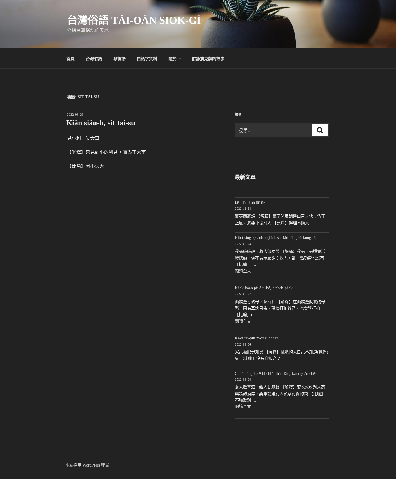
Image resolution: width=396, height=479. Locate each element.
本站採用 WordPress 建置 (87, 465)
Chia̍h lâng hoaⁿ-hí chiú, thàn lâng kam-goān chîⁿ (275, 373)
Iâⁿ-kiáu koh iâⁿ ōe (250, 202)
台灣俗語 (94, 58)
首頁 (70, 58)
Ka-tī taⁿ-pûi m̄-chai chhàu (256, 338)
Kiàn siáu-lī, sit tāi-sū (100, 123)
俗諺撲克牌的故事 (208, 58)
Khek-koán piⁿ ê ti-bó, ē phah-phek (264, 288)
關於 (172, 58)
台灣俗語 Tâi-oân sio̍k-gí (134, 20)
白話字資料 (147, 58)
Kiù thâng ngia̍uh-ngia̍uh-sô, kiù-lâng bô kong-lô (275, 238)
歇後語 (119, 58)
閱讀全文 (243, 271)
